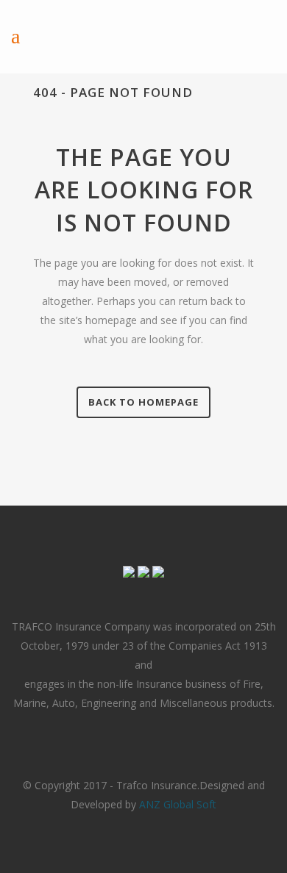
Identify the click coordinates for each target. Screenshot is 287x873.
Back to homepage (143, 402)
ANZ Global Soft (177, 804)
